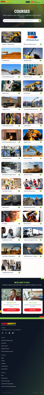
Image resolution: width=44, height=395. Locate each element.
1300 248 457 (18, 329)
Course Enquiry (4, 366)
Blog (2, 375)
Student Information (5, 381)
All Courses (3, 343)
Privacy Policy (35, 392)
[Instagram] (2, 333)
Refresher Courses (5, 348)
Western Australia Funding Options (8, 386)
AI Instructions (4, 369)
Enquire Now (33, 309)
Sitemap (41, 392)
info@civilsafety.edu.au (8, 329)
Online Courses (4, 345)
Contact (3, 360)
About (2, 358)
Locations (3, 363)
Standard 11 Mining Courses (7, 340)
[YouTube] (9, 333)
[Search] (39, 20)
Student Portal (4, 378)
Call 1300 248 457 (11, 309)
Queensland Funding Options (7, 383)
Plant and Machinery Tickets (7, 351)
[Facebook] (6, 333)
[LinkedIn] (13, 333)
